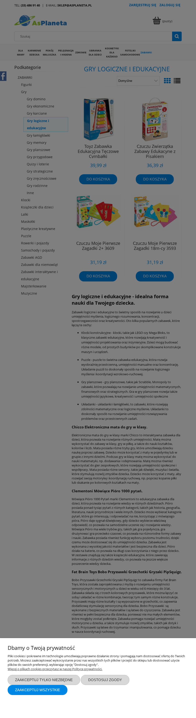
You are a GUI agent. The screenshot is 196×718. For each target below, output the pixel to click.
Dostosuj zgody (105, 680)
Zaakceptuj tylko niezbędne (44, 680)
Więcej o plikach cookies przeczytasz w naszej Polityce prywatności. (55, 669)
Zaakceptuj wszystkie (37, 690)
